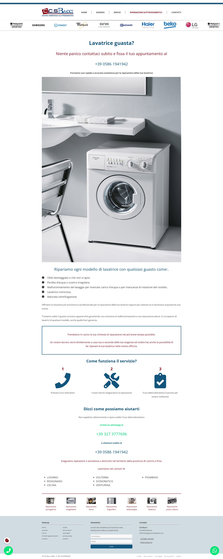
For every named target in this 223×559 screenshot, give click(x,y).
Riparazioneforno (91, 508)
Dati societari (148, 556)
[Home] (57, 12)
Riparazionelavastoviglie (131, 508)
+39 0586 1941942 (111, 64)
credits (65, 527)
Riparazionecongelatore (71, 508)
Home (84, 12)
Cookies (178, 556)
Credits (139, 556)
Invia (111, 546)
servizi (44, 533)
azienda (44, 530)
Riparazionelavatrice (152, 508)
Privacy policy (169, 556)
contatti (44, 539)
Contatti (176, 12)
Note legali (158, 556)
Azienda (100, 12)
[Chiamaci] (8, 550)
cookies (65, 539)
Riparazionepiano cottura (172, 508)
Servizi (117, 12)
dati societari (67, 530)
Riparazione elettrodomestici (146, 12)
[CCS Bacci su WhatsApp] (214, 552)
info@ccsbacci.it (146, 542)
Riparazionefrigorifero (111, 508)
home (44, 527)
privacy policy (67, 536)
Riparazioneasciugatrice (51, 508)
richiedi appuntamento (50, 536)
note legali (66, 533)
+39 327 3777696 (111, 434)
